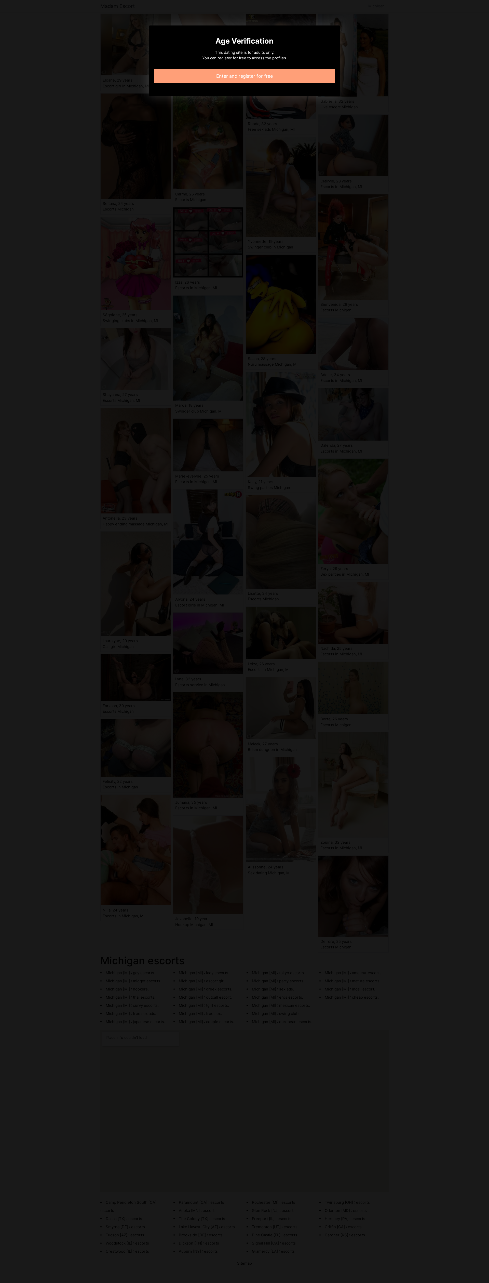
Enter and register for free (244, 76)
